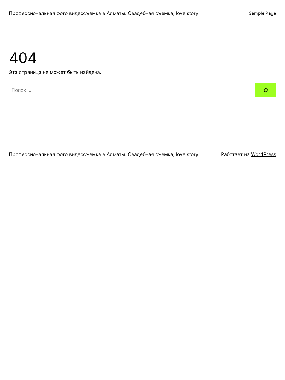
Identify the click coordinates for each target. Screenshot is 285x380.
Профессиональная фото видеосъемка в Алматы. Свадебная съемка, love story (103, 13)
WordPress (263, 154)
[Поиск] (265, 90)
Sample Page (262, 13)
